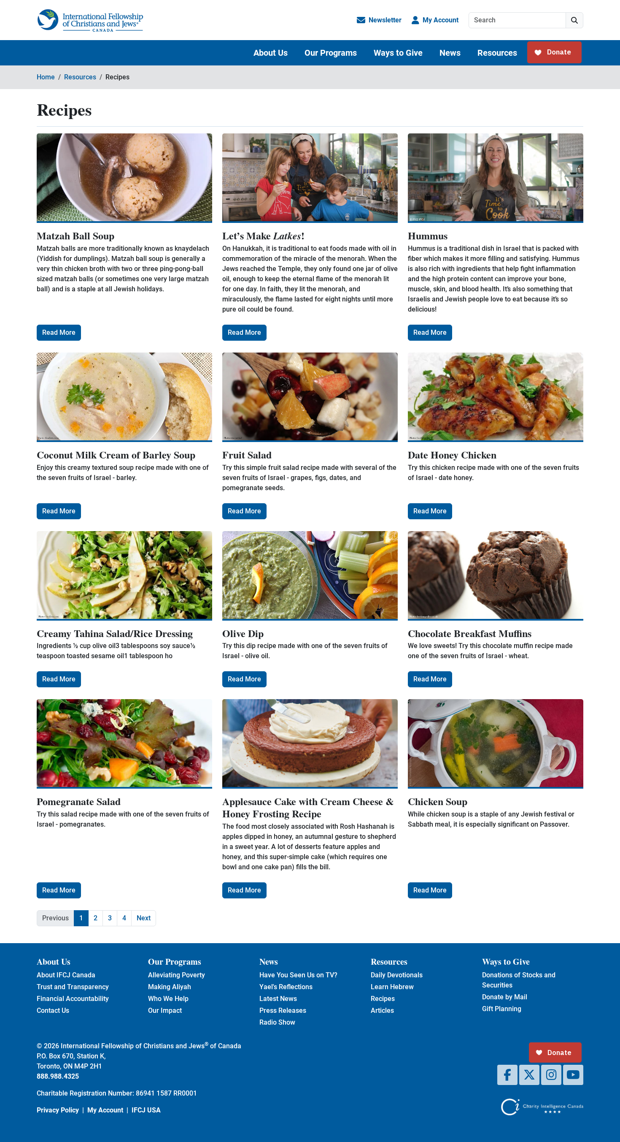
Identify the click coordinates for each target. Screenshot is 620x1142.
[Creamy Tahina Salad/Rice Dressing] (124, 576)
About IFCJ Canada (66, 975)
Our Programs (331, 53)
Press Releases (282, 1010)
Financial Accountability (73, 999)
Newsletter (385, 20)
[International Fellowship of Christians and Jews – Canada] (90, 20)
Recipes (383, 999)
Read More (58, 332)
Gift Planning (501, 1009)
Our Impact (165, 1010)
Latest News (278, 999)
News (450, 53)
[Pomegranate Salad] (124, 744)
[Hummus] (495, 178)
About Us (270, 53)
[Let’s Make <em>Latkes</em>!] (310, 178)
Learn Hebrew (392, 987)
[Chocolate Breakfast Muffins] (495, 576)
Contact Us (53, 1010)
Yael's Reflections (286, 987)
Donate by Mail (504, 997)
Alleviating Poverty (176, 975)
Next (144, 918)
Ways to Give (398, 53)
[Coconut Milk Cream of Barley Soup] (124, 397)
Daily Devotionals (397, 975)
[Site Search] (574, 20)
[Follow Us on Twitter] (529, 1075)
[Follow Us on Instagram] (551, 1075)
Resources (497, 53)
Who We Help (168, 999)
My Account (440, 20)
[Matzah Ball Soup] (124, 178)
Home (46, 77)
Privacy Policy (58, 1110)
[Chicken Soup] (495, 744)
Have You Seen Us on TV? (298, 975)
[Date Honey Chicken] (495, 397)
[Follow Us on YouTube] (573, 1075)
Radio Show (277, 1022)
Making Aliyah (169, 987)
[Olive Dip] (310, 576)
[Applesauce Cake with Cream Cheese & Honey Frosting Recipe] (310, 744)
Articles (382, 1010)
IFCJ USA (146, 1110)
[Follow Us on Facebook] (507, 1075)
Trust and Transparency (73, 987)
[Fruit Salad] (310, 397)
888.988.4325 (58, 1076)
